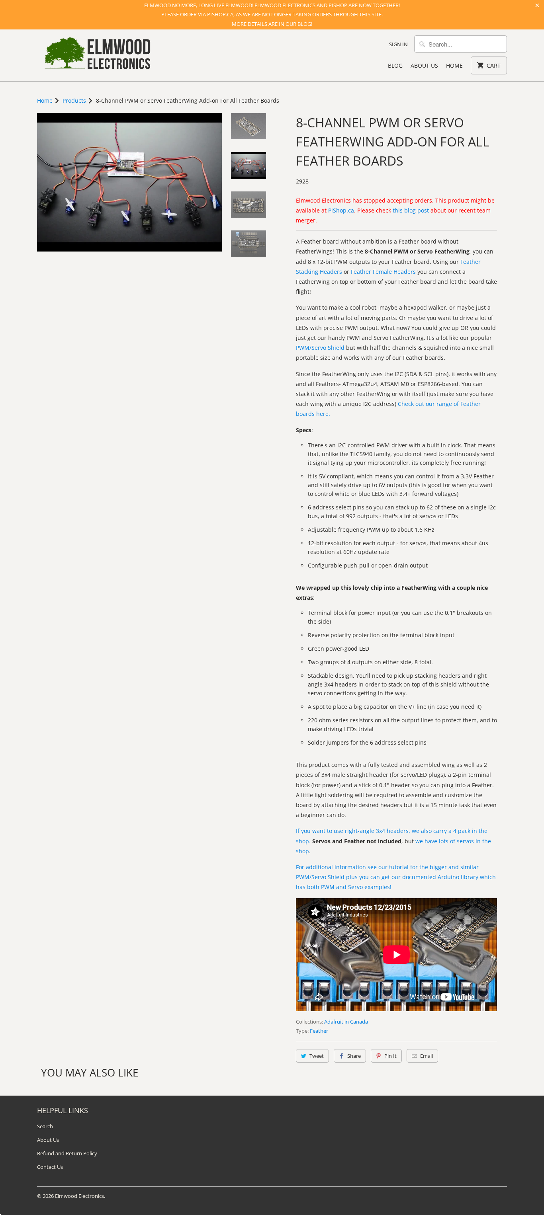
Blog (395, 65)
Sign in (398, 44)
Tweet (316, 1055)
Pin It (390, 1055)
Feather (319, 1030)
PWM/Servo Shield (320, 347)
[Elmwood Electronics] (97, 55)
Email (426, 1055)
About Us (424, 65)
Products (74, 100)
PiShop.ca (341, 210)
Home (454, 65)
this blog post (411, 210)
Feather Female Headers (383, 271)
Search (45, 1126)
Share (354, 1055)
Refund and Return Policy (67, 1153)
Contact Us (50, 1166)
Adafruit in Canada (346, 1021)
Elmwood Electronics (79, 1195)
